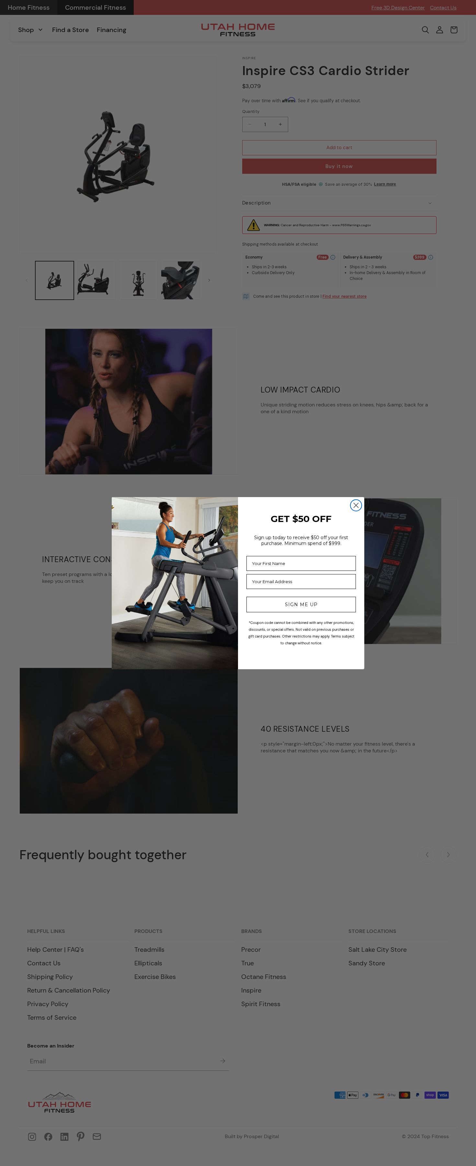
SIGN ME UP (301, 604)
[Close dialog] (356, 505)
